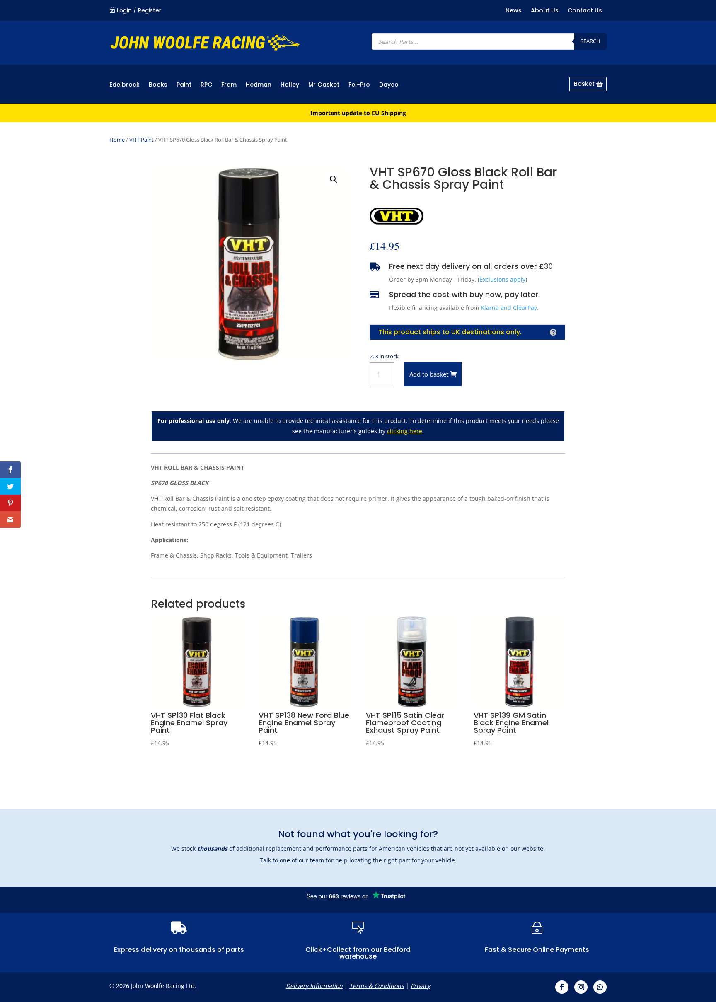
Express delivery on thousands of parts (179, 949)
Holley (290, 85)
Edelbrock (124, 85)
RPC (206, 85)
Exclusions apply (502, 279)
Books (158, 85)
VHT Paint (141, 139)
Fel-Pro (359, 85)
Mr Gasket (323, 85)
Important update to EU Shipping (358, 113)
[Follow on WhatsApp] (600, 987)
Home (117, 139)
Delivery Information (314, 986)
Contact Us (585, 10)
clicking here (404, 431)
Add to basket (428, 374)
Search (590, 41)
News (514, 10)
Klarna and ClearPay (509, 307)
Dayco (389, 85)
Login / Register (139, 10)
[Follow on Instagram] (581, 987)
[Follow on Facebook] (561, 987)
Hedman (258, 85)
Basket (584, 84)
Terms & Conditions (376, 986)
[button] (333, 179)
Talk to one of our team (292, 860)
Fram (229, 85)
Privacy (420, 986)
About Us (545, 10)
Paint (184, 85)
